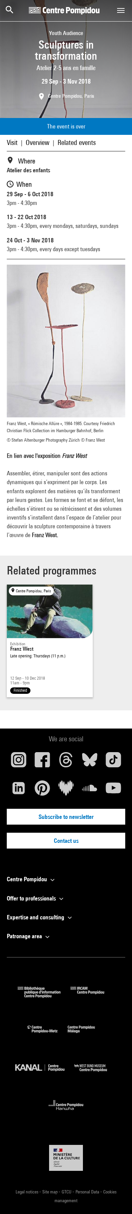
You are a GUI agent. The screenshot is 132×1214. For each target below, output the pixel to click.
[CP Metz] (47, 1034)
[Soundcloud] (90, 790)
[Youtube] (113, 790)
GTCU (67, 1191)
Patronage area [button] (25, 936)
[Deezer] (66, 790)
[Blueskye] (90, 762)
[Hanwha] (66, 1112)
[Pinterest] (42, 790)
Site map (50, 1191)
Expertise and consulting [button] (36, 917)
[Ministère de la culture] (66, 1158)
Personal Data (87, 1191)
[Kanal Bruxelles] (44, 1073)
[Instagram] (18, 762)
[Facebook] (42, 762)
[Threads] (66, 762)
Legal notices (27, 1191)
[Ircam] (92, 995)
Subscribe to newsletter (66, 816)
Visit (12, 142)
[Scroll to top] (116, 1198)
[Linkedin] (18, 790)
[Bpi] (44, 995)
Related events (77, 142)
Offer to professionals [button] (32, 898)
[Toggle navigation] (121, 10)
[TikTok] (113, 762)
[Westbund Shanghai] (95, 1073)
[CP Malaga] (86, 1034)
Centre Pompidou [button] (27, 879)
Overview (37, 142)
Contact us (66, 840)
